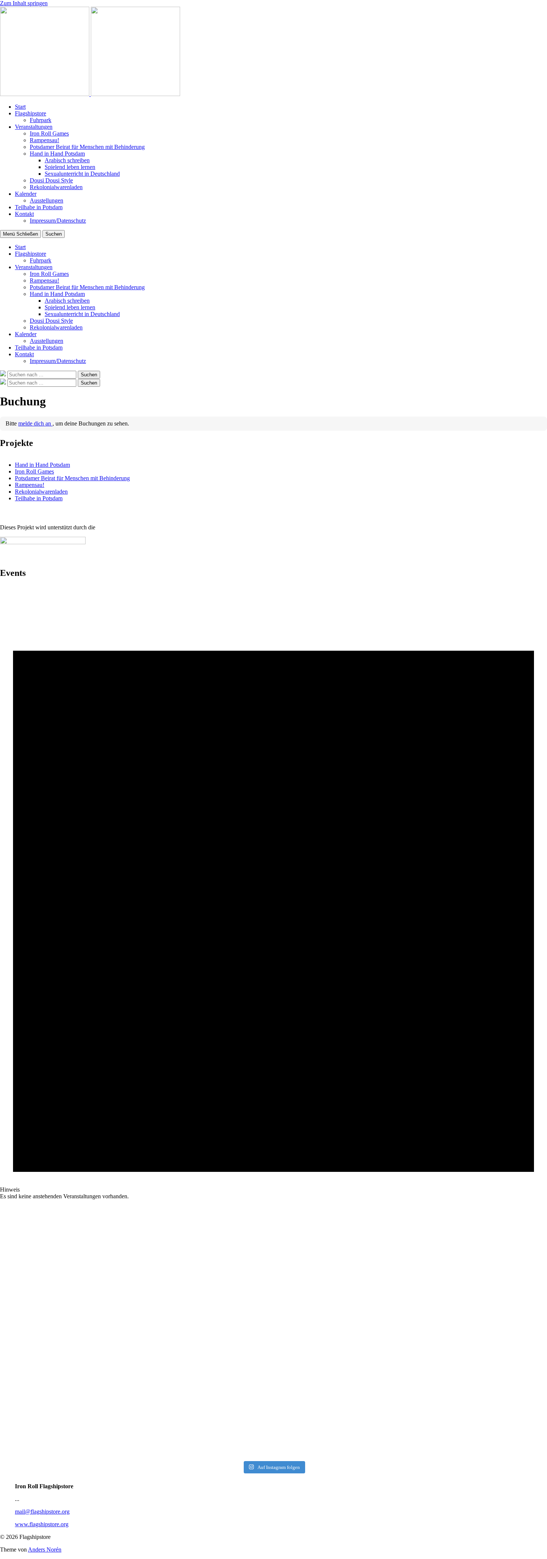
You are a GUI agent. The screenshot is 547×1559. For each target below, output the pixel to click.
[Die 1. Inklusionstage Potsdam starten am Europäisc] (480, 1316)
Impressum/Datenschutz (58, 220)
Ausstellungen (46, 200)
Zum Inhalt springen (24, 3)
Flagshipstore (30, 113)
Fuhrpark (40, 120)
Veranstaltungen (33, 127)
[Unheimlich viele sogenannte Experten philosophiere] (205, 1313)
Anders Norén (44, 1549)
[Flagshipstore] (45, 94)
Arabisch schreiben (67, 160)
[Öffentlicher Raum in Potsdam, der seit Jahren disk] (205, 1238)
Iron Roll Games (49, 133)
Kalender (25, 194)
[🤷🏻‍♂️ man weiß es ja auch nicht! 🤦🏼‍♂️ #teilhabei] (342, 1211)
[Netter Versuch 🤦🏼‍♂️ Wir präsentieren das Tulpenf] (342, 1407)
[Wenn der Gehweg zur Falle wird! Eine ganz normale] (67, 1386)
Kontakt (24, 214)
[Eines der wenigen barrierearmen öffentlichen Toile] (67, 1217)
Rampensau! (44, 140)
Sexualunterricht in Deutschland (82, 173)
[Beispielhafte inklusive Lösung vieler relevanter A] (480, 1390)
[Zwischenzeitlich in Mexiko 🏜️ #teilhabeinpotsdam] (67, 1282)
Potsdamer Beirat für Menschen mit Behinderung (87, 147)
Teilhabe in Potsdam (39, 207)
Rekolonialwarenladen (56, 187)
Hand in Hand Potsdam (57, 153)
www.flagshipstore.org (41, 1524)
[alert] (273, 893)
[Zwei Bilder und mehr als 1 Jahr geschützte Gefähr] (205, 1400)
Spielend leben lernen (70, 167)
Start (20, 106)
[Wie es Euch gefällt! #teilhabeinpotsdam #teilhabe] (480, 1214)
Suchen (53, 234)
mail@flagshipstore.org (42, 1511)
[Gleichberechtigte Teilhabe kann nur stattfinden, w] (342, 1306)
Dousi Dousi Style (51, 180)
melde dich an (35, 423)
